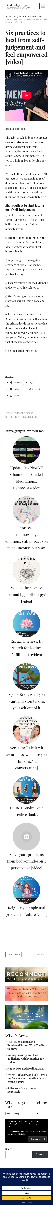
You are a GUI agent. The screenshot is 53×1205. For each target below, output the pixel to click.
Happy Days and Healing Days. (25, 1068)
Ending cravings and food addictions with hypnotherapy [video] (25, 1058)
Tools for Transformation (22, 416)
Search (9, 1149)
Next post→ (41, 954)
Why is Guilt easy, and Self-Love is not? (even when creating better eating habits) (27, 1078)
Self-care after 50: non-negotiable (21, 1089)
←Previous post (13, 954)
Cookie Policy (20, 1134)
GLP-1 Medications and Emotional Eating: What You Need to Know (27, 1045)
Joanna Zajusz (25, 413)
